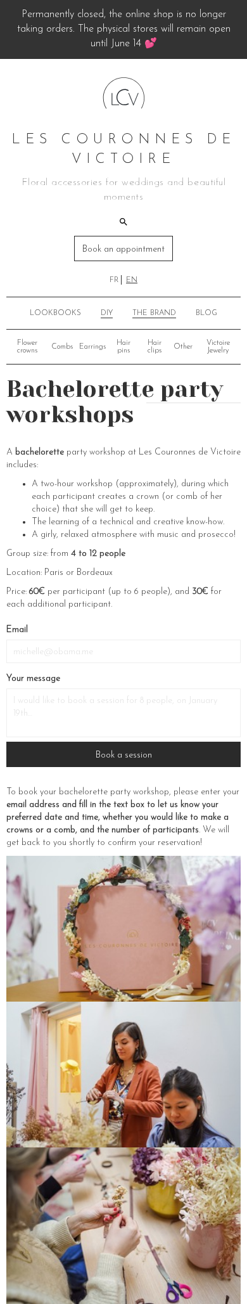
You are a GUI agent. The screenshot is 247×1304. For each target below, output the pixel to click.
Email (17, 630)
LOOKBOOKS (55, 313)
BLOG (206, 313)
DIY (107, 313)
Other (183, 347)
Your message (33, 678)
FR (114, 280)
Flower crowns (27, 346)
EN (131, 280)
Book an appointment (123, 249)
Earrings (92, 347)
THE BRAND (154, 313)
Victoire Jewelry (218, 346)
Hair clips (155, 346)
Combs (62, 347)
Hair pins (123, 346)
